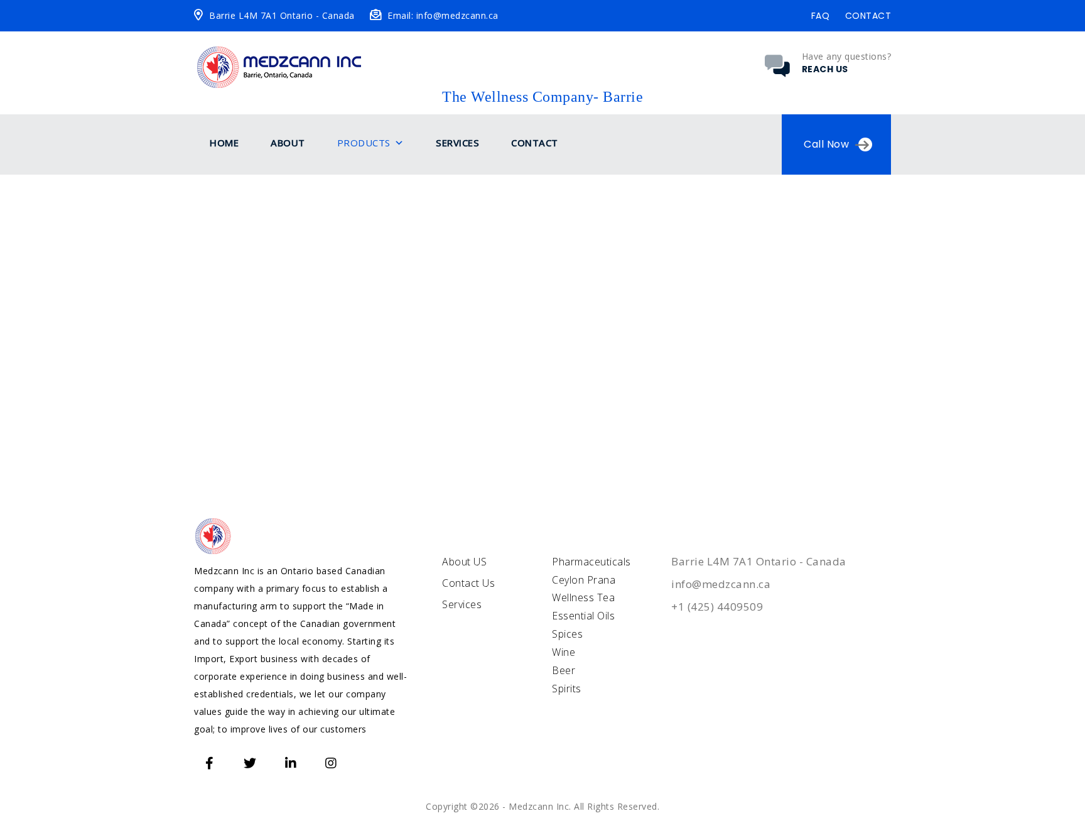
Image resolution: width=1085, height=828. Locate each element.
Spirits (566, 688)
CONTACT (868, 15)
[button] (399, 143)
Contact (534, 142)
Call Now (826, 144)
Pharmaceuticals (591, 562)
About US (464, 562)
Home (224, 142)
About (288, 142)
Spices (567, 634)
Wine (563, 652)
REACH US (825, 69)
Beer (563, 670)
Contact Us (468, 583)
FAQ (820, 15)
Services (457, 142)
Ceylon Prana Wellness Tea (583, 588)
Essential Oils (583, 616)
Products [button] (364, 142)
